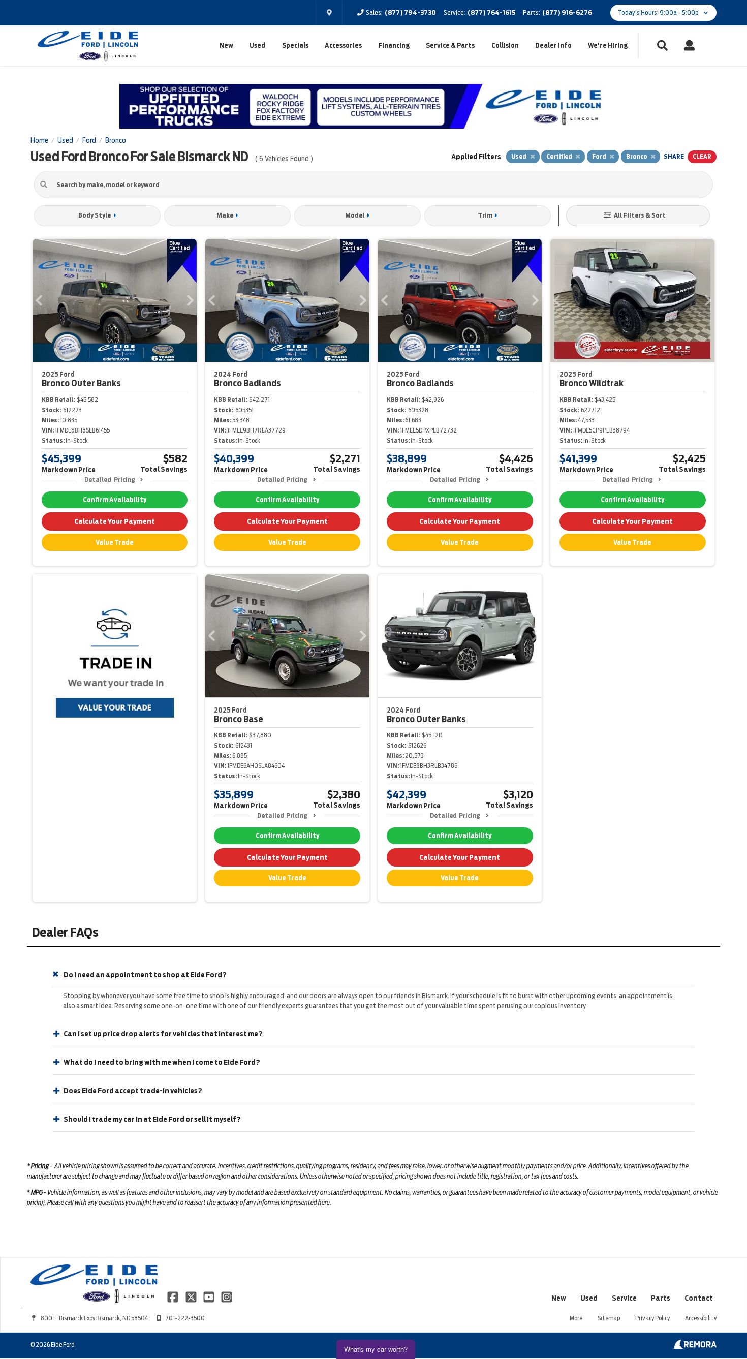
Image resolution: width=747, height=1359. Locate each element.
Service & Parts (450, 45)
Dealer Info (553, 45)
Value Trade (115, 542)
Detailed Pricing (109, 479)
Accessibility (701, 1318)
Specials (295, 45)
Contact (698, 1298)
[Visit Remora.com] (695, 1346)
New (226, 45)
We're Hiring (608, 45)
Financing (394, 45)
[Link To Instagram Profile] (227, 1296)
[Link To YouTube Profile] (210, 1296)
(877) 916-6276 (567, 12)
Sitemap (609, 1318)
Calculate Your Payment (114, 521)
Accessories (343, 45)
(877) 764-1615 (491, 12)
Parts (660, 1298)
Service (624, 1298)
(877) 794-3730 (410, 12)
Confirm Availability (114, 500)
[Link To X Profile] (191, 1296)
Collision (505, 45)
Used (257, 45)
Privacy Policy (652, 1318)
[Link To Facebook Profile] (173, 1296)
